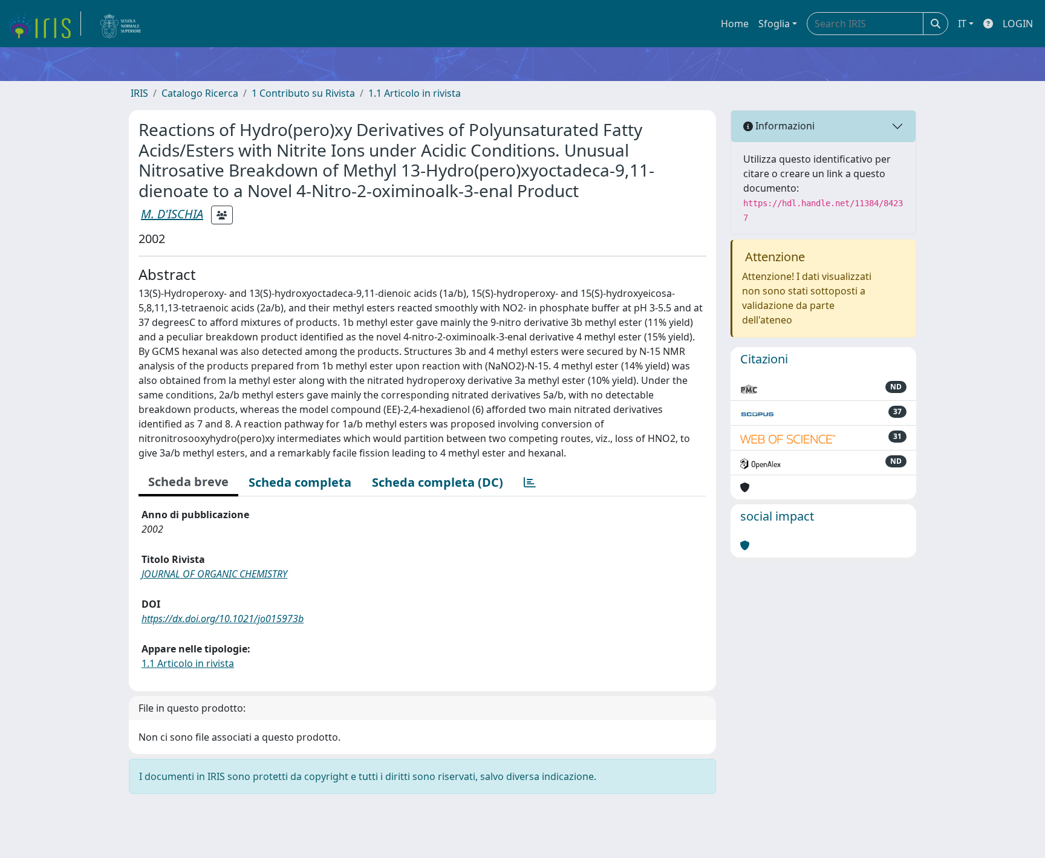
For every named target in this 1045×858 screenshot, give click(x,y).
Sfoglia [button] (774, 23)
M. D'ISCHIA (172, 214)
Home (735, 23)
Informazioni (784, 125)
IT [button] (962, 23)
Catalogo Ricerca (199, 93)
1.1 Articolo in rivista (414, 93)
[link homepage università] (121, 23)
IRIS (139, 93)
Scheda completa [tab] (300, 482)
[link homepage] (44, 23)
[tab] (529, 482)
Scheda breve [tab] (188, 481)
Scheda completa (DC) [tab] (437, 482)
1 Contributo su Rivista (303, 93)
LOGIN (1018, 23)
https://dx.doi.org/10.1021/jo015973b (223, 618)
